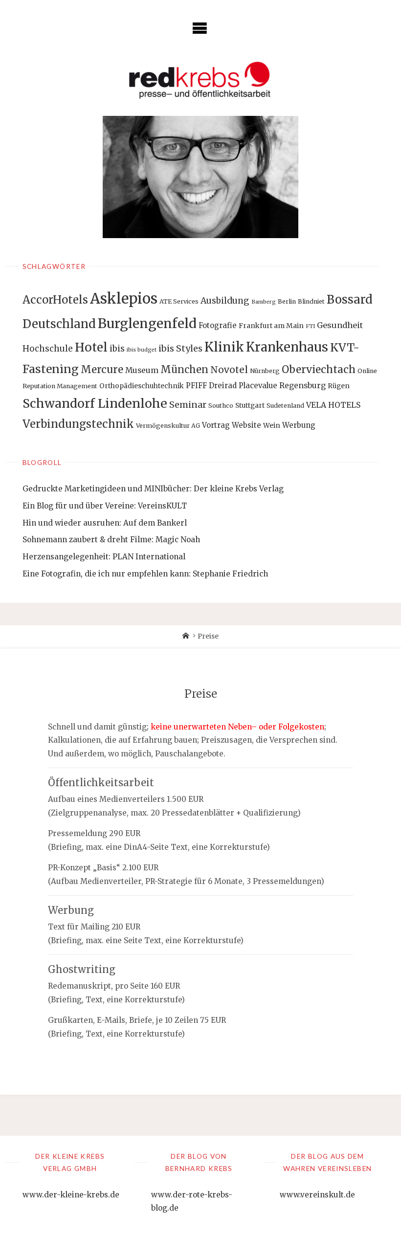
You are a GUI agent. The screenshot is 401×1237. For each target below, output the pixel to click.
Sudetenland (285, 405)
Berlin (287, 301)
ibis (117, 348)
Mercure (102, 369)
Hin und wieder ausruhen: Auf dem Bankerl (104, 523)
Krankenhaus (287, 347)
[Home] (185, 636)
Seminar (187, 404)
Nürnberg (265, 371)
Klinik (224, 347)
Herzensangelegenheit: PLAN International (103, 556)
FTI (310, 326)
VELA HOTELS (333, 405)
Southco (220, 405)
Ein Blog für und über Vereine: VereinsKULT (104, 505)
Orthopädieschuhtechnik (141, 385)
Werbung (298, 425)
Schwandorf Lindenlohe (94, 403)
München (184, 369)
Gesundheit (340, 325)
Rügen (339, 385)
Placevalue (258, 385)
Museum (141, 370)
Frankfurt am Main (271, 325)
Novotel (229, 370)
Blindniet (311, 301)
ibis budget (141, 350)
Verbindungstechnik (78, 424)
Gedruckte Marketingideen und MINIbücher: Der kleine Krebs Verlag (153, 488)
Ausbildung (224, 300)
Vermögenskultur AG (168, 425)
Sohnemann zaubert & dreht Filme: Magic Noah (111, 539)
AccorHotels (55, 300)
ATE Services (179, 301)
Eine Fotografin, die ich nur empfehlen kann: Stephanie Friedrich (145, 573)
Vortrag (216, 425)
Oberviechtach (319, 369)
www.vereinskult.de (317, 1194)
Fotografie (218, 325)
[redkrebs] (200, 80)
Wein (271, 425)
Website (246, 425)
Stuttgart (250, 405)
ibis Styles (180, 348)
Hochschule (47, 348)
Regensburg (302, 385)
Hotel (91, 347)
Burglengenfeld (147, 323)
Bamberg (263, 302)
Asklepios (123, 298)
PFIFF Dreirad (211, 385)
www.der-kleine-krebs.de (70, 1194)
